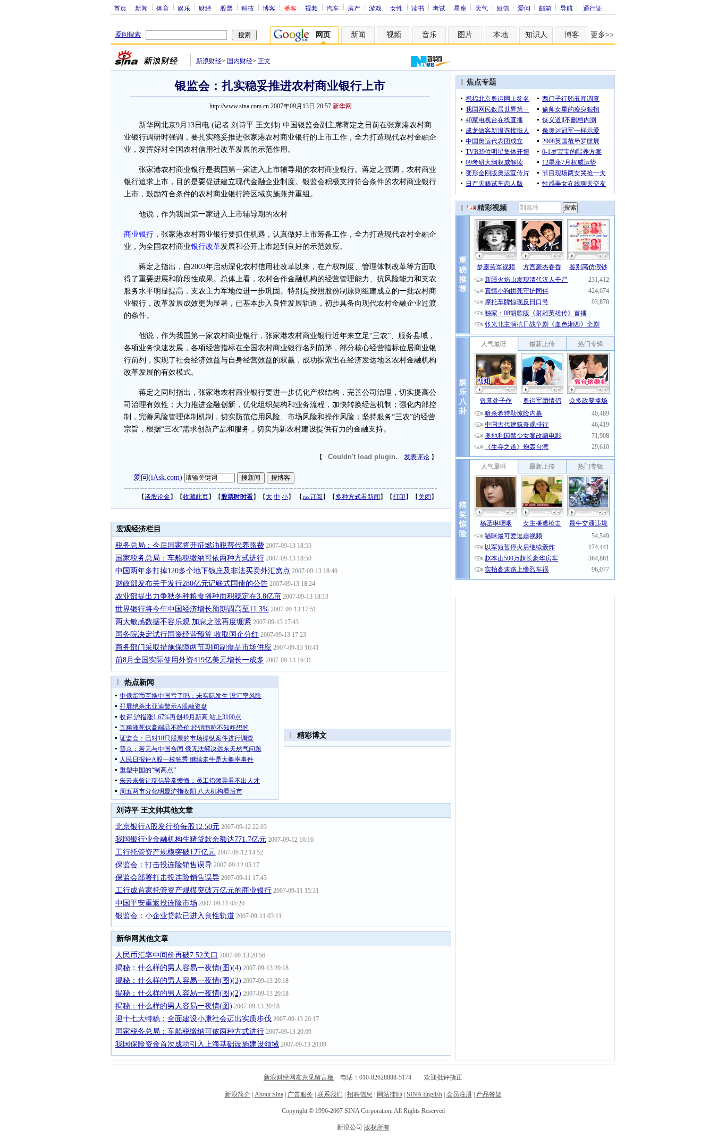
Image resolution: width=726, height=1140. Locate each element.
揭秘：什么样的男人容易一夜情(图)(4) (178, 968)
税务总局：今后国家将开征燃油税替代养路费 (189, 545)
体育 (162, 8)
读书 (417, 8)
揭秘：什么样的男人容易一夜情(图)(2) (178, 993)
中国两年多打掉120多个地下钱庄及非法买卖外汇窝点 (202, 571)
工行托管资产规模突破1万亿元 (165, 852)
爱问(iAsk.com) (157, 477)
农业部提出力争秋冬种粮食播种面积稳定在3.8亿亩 (198, 596)
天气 (481, 8)
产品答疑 (489, 1094)
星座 (460, 8)
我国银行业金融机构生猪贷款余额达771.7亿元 (190, 839)
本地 (500, 35)
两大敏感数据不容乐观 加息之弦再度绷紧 (183, 622)
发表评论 (416, 457)
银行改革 (206, 247)
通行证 (592, 8)
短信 (502, 8)
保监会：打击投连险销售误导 (163, 865)
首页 (120, 8)
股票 (226, 8)
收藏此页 (195, 496)
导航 (566, 8)
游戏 (375, 8)
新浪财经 (209, 61)
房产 (354, 8)
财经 (205, 8)
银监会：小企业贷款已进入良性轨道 (174, 916)
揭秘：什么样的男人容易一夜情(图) (173, 1006)
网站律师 (389, 1094)
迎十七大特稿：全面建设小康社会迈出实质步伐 (193, 1019)
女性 (396, 8)
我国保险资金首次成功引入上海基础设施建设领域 (197, 1044)
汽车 (332, 8)
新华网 (342, 106)
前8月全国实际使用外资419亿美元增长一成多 (189, 660)
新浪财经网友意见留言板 (299, 1077)
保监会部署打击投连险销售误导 (167, 878)
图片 (465, 35)
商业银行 (139, 234)
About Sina (269, 1094)
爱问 (524, 8)
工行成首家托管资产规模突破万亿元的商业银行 (193, 890)
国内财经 (239, 61)
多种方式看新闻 (357, 496)
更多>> (602, 35)
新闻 (141, 8)
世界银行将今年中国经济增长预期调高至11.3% (192, 609)
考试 (439, 8)
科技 (247, 8)
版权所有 (377, 1127)
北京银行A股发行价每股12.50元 (167, 827)
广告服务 (300, 1094)
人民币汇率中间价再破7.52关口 (166, 955)
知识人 (536, 35)
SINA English (424, 1094)
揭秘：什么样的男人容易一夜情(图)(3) (178, 980)
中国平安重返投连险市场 (156, 903)
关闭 (424, 496)
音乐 (429, 35)
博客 (269, 8)
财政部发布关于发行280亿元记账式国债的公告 (191, 584)
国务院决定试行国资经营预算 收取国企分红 (187, 634)
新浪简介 (237, 1094)
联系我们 (330, 1094)
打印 (399, 496)
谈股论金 (157, 496)
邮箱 (545, 8)
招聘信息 (360, 1094)
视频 (311, 8)
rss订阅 (312, 496)
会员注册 (459, 1094)
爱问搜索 (128, 34)
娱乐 (184, 8)
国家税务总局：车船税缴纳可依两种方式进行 (189, 558)
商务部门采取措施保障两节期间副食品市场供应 (193, 647)
